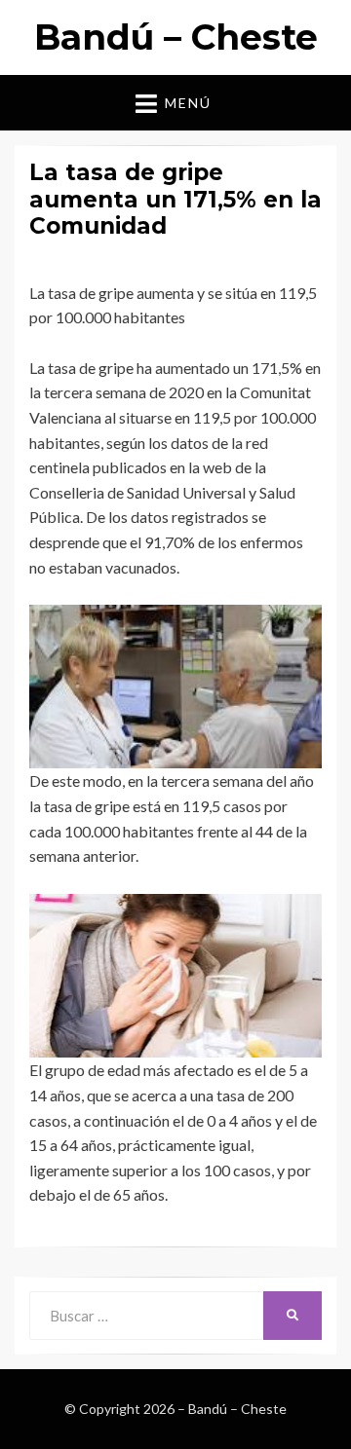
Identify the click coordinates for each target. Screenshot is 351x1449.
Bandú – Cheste (176, 37)
